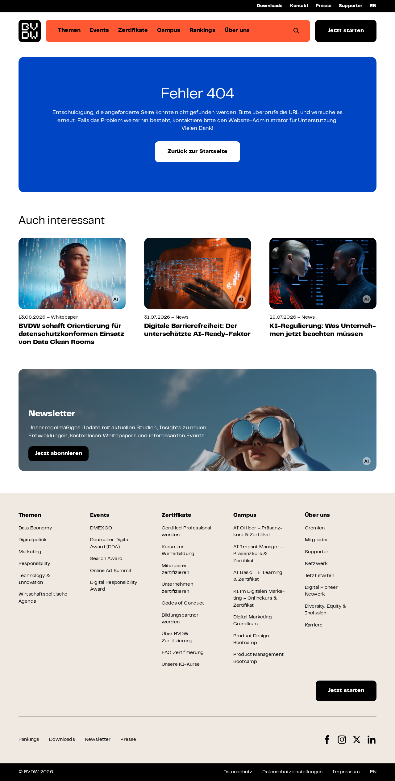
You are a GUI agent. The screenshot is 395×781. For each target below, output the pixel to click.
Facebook (327, 740)
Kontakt (299, 6)
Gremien (315, 528)
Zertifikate (176, 515)
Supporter (351, 6)
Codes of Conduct (183, 603)
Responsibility (34, 564)
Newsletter (98, 739)
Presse (323, 6)
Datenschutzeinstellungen (292, 772)
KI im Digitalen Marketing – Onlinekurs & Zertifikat (259, 598)
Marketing (30, 552)
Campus (244, 515)
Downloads (270, 6)
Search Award (106, 559)
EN (373, 6)
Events (99, 515)
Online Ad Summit (111, 571)
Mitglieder (316, 540)
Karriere (313, 625)
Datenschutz (238, 772)
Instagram (342, 740)
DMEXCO (101, 528)
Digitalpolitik (33, 540)
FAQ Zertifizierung (183, 653)
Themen (30, 515)
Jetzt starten (346, 30)
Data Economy (35, 528)
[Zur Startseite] (30, 31)
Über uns (317, 515)
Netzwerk (316, 564)
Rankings (29, 739)
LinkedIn (371, 740)
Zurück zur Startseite (198, 151)
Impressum (346, 772)
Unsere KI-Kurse (181, 664)
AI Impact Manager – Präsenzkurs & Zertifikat (258, 554)
